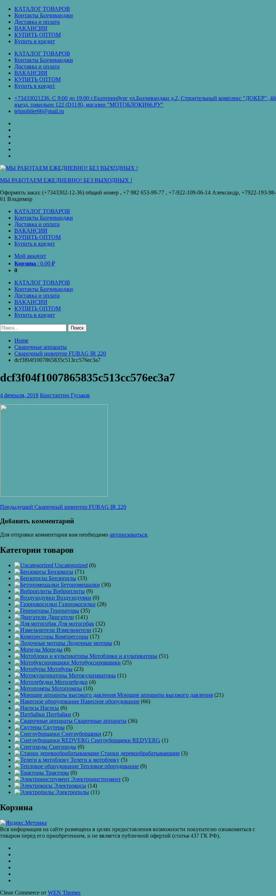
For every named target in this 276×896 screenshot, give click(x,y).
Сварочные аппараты (40, 347)
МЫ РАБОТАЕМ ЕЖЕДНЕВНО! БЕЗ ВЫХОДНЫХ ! (66, 180)
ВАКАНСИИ (30, 28)
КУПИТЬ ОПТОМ (37, 35)
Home (21, 340)
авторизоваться (128, 535)
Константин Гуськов (65, 395)
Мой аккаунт (30, 256)
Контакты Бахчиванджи (43, 15)
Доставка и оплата (37, 22)
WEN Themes (64, 893)
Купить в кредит (34, 41)
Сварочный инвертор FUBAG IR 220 (60, 353)
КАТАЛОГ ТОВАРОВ (42, 9)
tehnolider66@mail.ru (39, 111)
